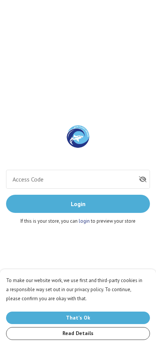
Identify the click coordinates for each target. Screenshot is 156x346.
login (85, 221)
